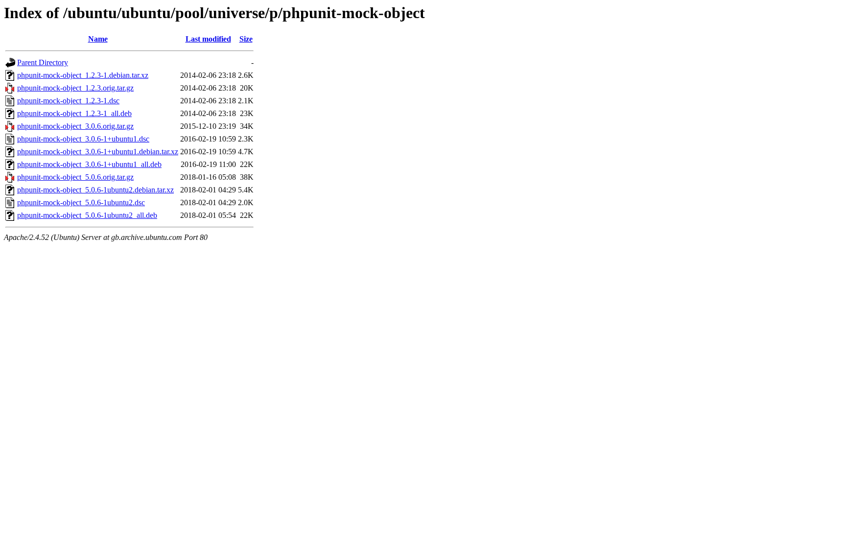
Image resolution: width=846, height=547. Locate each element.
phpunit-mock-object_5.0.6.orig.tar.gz (75, 177)
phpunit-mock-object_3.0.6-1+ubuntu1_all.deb (89, 164)
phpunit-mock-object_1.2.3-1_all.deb (74, 113)
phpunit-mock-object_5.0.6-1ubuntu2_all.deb (87, 215)
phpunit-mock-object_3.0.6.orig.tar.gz (75, 126)
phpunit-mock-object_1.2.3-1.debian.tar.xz (82, 75)
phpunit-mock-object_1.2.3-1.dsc (68, 100)
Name (98, 39)
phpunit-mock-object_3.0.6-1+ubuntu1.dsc (83, 139)
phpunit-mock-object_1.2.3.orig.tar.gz (75, 88)
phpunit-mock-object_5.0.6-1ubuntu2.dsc (81, 202)
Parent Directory (42, 62)
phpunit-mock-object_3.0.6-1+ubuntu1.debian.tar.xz (97, 151)
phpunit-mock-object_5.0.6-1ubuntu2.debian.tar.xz (95, 190)
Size (246, 39)
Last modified (208, 39)
